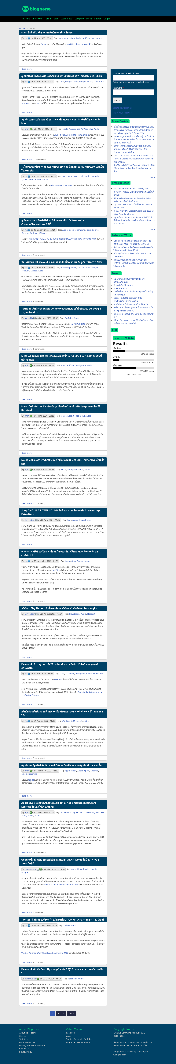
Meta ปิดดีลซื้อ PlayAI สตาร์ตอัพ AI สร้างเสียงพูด (46, 32)
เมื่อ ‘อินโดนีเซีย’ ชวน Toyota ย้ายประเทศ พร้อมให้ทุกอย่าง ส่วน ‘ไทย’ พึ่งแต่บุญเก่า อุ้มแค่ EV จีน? (134, 168)
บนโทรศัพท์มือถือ (78, 324)
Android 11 (85, 869)
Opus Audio (85, 415)
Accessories (74, 129)
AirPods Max (87, 129)
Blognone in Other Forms (78, 1042)
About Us (23, 1032)
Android (34, 233)
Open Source (35, 179)
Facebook (69, 673)
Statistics (23, 1039)
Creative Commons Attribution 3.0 (129, 1032)
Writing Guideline (27, 1045)
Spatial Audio (84, 267)
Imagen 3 (25, 103)
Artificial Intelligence (92, 38)
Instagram (80, 673)
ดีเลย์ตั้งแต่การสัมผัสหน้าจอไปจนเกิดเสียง (60, 884)
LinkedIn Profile (139, 1045)
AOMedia (43, 233)
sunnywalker (31, 978)
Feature (26, 18)
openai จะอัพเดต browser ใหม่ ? (128, 298)
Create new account (122, 107)
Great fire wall (120, 288)
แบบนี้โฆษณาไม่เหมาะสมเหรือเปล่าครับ (131, 304)
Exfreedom (30, 520)
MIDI (64, 176)
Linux (67, 561)
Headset (91, 614)
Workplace (66, 18)
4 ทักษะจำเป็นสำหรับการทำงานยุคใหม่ (130, 259)
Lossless (94, 770)
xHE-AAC (58, 679)
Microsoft (85, 176)
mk (26, 38)
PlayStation (74, 614)
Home (22, 28)
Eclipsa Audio (37, 270)
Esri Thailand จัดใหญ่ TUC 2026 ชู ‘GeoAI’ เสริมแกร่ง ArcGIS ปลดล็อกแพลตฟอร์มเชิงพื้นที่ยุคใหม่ (134, 191)
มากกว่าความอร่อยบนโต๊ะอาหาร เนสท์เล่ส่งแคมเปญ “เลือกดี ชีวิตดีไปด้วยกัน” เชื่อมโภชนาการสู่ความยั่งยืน (132, 149)
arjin (27, 129)
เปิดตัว (31, 779)
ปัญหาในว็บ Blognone (123, 285)
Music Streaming (29, 774)
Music (90, 81)
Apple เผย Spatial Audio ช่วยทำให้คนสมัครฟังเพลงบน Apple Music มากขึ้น (61, 765)
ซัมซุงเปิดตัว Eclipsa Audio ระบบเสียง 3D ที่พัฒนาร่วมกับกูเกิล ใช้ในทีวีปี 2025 (62, 239)
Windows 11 (73, 176)
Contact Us (24, 1048)
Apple (65, 129)
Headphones (85, 520)
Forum (48, 18)
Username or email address (126, 73)
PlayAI (43, 44)
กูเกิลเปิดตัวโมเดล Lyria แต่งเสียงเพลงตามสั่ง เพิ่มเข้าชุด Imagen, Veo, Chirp (61, 76)
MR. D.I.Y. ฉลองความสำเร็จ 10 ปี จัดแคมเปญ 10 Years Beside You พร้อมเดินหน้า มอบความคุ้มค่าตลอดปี (133, 158)
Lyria (62, 81)
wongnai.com (119, 1054)
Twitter (67, 925)
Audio (78, 38)
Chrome (25, 233)
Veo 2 (39, 103)
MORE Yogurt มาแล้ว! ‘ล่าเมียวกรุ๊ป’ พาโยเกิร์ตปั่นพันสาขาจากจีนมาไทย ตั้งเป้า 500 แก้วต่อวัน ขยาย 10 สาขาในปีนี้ (134, 139)
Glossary (41, 1045)
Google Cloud (71, 81)
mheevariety (30, 869)
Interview (37, 18)
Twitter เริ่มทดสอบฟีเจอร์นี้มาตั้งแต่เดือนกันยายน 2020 (44, 953)
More (152, 177)
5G (68, 469)
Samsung (81, 230)
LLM (96, 81)
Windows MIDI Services (61, 185)
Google (82, 81)
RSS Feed (70, 1032)
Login (107, 18)
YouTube (25, 270)
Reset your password (123, 112)
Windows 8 (67, 721)
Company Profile (83, 18)
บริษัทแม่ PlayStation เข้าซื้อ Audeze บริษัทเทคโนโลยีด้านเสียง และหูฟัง (59, 608)
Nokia (63, 469)
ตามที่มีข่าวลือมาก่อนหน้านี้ (78, 44)
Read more (26, 69)
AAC (101, 673)
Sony (69, 520)
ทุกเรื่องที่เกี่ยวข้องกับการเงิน (126, 301)
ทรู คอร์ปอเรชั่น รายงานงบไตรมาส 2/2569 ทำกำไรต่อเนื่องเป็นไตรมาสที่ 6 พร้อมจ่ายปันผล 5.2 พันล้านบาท (134, 220)
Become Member (27, 1042)
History (32, 1032)
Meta (61, 38)
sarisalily (29, 318)
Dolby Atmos (27, 815)
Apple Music (70, 770)
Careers (22, 1036)
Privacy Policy (25, 1051)
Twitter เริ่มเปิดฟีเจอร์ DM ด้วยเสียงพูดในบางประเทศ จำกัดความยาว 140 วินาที (62, 919)
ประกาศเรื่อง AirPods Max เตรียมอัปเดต (71, 135)
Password (117, 87)
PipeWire (55, 570)
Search (97, 18)
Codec (76, 415)
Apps (68, 1036)
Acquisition (69, 38)
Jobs (56, 18)
